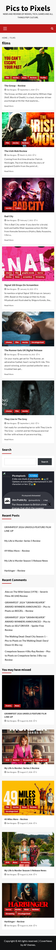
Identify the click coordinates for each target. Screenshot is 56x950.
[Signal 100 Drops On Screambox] (28, 263)
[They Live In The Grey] (28, 397)
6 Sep (45, 500)
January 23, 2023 (26, 289)
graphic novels (28, 273)
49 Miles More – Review (17, 550)
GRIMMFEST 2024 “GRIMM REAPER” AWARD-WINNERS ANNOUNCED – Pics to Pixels (27, 606)
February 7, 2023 (26, 220)
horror (40, 273)
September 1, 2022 (27, 423)
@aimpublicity (34, 500)
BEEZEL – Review (24, 610)
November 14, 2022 (27, 354)
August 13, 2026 (26, 874)
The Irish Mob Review (15, 151)
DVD (7, 760)
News (24, 77)
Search (6, 450)
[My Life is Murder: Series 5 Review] (28, 746)
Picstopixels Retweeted (31, 495)
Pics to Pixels (28, 8)
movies (16, 77)
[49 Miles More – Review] (28, 798)
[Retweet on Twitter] (20, 495)
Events (8, 705)
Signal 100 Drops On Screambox (21, 285)
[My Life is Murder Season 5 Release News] (28, 849)
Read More (8, 106)
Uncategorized (38, 342)
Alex (7, 591)
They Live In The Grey (15, 419)
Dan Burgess (11, 90)
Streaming (40, 277)
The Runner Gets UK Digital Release (23, 350)
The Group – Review (15, 85)
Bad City (8, 216)
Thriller (43, 77)
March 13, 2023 (26, 155)
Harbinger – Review (14, 570)
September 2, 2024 (27, 90)
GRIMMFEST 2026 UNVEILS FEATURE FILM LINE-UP (27, 529)
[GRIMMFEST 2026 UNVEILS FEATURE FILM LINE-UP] (28, 692)
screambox (27, 277)
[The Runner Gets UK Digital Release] (28, 329)
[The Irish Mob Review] (28, 129)
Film (7, 77)
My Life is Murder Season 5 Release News (26, 560)
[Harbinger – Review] (28, 900)
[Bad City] (28, 195)
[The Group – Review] (28, 64)
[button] (5, 28)
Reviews (33, 77)
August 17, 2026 (26, 772)
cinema (9, 273)
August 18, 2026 (26, 721)
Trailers (18, 208)
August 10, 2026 (26, 925)
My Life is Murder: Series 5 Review (22, 540)
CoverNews (46, 940)
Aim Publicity (19, 499)
